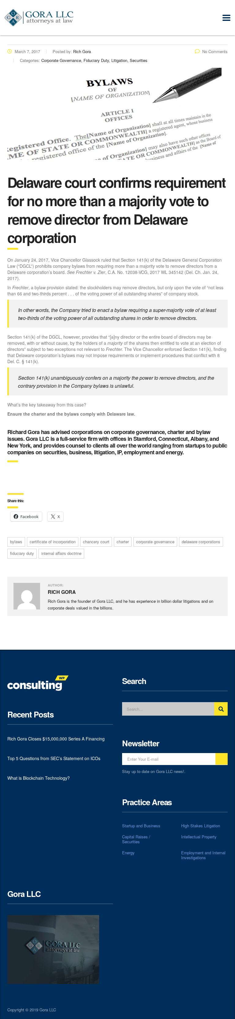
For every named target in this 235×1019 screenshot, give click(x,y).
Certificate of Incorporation (53, 541)
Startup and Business (141, 825)
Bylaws (16, 541)
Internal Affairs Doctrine (61, 553)
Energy (128, 852)
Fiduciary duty (22, 553)
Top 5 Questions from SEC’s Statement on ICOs (53, 758)
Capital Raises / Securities (136, 839)
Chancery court (96, 541)
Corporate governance (155, 541)
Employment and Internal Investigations (203, 855)
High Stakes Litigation (200, 825)
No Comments (215, 51)
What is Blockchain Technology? (38, 778)
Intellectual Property (199, 836)
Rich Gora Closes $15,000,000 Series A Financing (56, 739)
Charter (123, 541)
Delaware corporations (201, 541)
